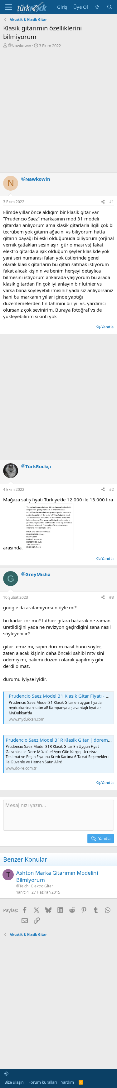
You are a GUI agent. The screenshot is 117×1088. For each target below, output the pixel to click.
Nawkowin (21, 45)
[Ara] (110, 7)
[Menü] (8, 7)
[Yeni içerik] (97, 7)
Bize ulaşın (14, 1082)
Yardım (67, 1082)
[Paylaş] (103, 202)
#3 (111, 597)
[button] (6, 1073)
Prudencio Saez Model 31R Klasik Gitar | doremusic (61, 740)
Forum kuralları (42, 1082)
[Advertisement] (58, 109)
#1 (111, 201)
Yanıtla (107, 327)
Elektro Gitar (42, 886)
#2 (111, 489)
